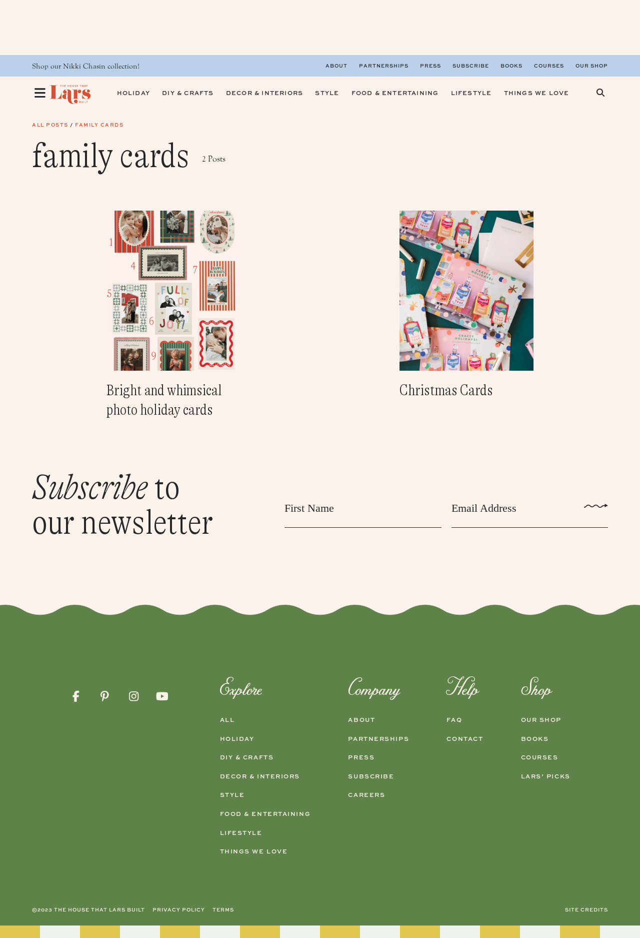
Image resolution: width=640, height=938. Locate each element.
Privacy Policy (178, 909)
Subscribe (470, 65)
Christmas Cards (446, 390)
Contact (464, 739)
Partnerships (383, 65)
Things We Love (254, 851)
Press (430, 65)
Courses (549, 65)
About (337, 65)
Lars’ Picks (545, 776)
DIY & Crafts (247, 757)
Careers (366, 795)
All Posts (50, 124)
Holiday (237, 739)
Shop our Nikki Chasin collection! (86, 66)
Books (511, 65)
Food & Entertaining (265, 814)
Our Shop (592, 65)
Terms (223, 909)
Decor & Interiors (260, 776)
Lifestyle (241, 833)
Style (232, 795)
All (227, 720)
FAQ (454, 720)
